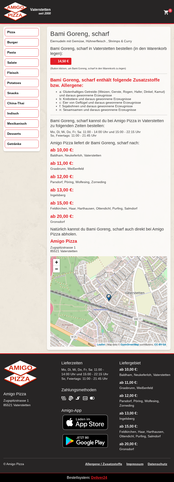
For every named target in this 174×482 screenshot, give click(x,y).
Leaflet (101, 344)
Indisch (13, 113)
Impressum (134, 464)
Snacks (13, 93)
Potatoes (14, 83)
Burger (12, 42)
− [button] (56, 269)
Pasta (11, 52)
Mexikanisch (17, 123)
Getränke (14, 144)
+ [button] (56, 262)
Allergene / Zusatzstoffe (103, 464)
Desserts (14, 133)
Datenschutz (157, 464)
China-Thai (15, 103)
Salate (12, 62)
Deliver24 (99, 478)
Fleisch (13, 73)
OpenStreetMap (130, 344)
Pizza (11, 32)
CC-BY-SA (160, 344)
